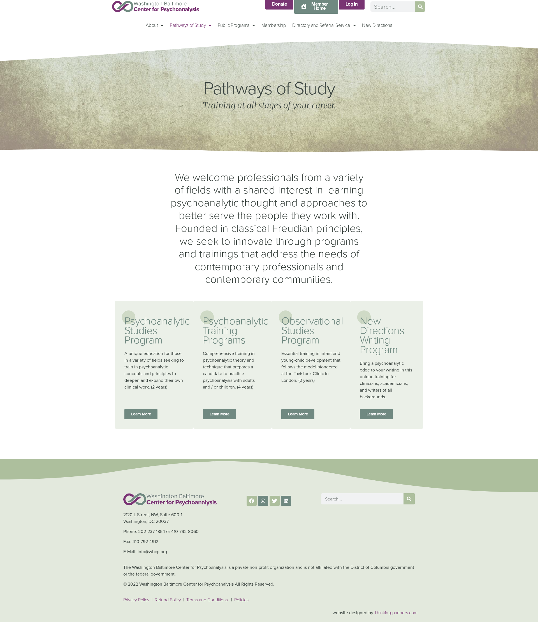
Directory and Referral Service (321, 25)
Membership (273, 25)
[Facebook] (252, 501)
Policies (241, 600)
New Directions (377, 25)
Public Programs (233, 25)
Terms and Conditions (207, 600)
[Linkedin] (286, 501)
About (152, 25)
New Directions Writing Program (382, 335)
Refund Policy (168, 600)
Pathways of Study (188, 25)
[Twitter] (275, 501)
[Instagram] (263, 501)
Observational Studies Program (312, 330)
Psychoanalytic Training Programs (235, 330)
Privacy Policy (136, 600)
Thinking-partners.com (396, 612)
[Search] (420, 6)
